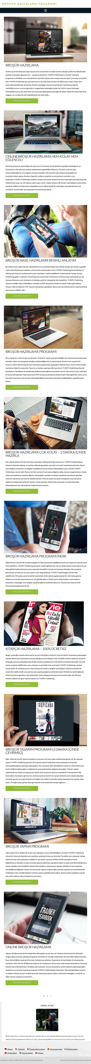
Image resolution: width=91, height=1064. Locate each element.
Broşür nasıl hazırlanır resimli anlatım (41, 260)
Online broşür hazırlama (28, 947)
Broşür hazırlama (22, 65)
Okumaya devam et (22, 101)
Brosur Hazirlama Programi (29, 3)
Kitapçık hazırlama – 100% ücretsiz (36, 649)
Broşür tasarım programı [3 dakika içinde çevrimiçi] (42, 751)
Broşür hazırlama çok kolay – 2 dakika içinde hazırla (46, 454)
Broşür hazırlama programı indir (36, 556)
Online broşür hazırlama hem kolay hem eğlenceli (42, 158)
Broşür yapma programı (27, 846)
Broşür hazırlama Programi (31, 351)
